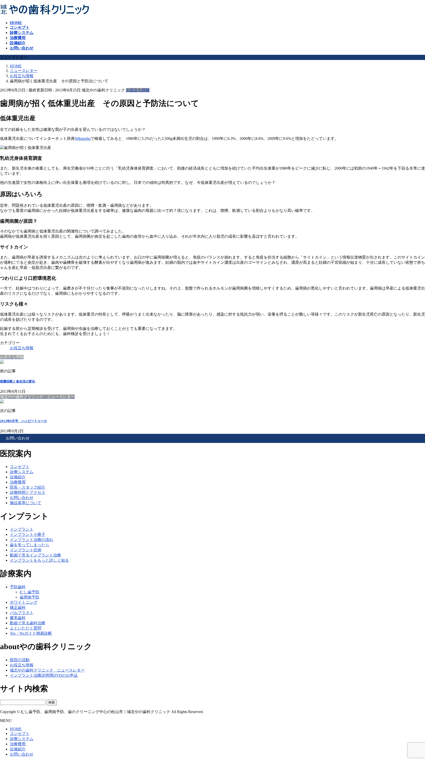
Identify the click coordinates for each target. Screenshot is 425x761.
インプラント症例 (25, 550)
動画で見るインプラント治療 (35, 555)
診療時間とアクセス (27, 492)
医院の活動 (20, 660)
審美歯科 (18, 618)
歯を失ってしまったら (29, 545)
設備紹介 (18, 477)
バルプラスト (21, 613)
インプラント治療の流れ (31, 540)
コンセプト (20, 467)
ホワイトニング (23, 602)
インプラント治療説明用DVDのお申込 (44, 675)
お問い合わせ (21, 498)
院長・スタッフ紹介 (27, 487)
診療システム (21, 472)
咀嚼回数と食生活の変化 (17, 381)
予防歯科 (18, 587)
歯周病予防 (29, 597)
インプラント (21, 529)
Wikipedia (83, 138)
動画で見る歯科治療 (27, 623)
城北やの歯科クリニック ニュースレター (47, 670)
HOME (16, 729)
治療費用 (18, 482)
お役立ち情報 (138, 90)
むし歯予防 (29, 592)
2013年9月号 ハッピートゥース (23, 421)
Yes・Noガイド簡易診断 (31, 633)
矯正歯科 (18, 607)
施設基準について (25, 503)
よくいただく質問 (25, 628)
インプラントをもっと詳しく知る (39, 560)
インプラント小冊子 (27, 534)
